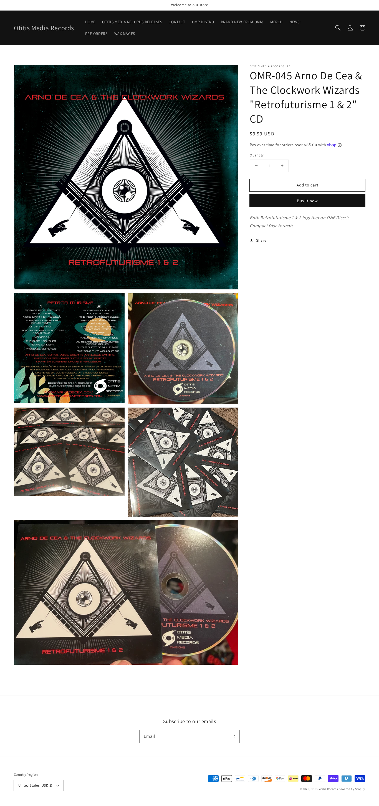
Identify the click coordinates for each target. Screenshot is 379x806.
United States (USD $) (35, 785)
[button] (338, 28)
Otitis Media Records (324, 789)
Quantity (257, 155)
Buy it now (307, 200)
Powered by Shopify (351, 789)
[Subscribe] (233, 736)
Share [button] (261, 240)
